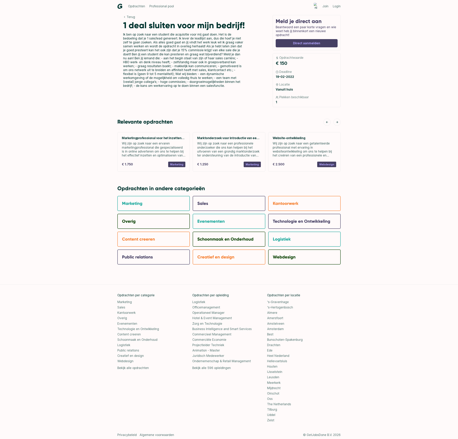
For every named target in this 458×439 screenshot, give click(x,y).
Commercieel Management (211, 334)
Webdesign (125, 361)
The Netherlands (279, 404)
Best (270, 334)
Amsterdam (275, 329)
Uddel (271, 415)
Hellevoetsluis (277, 361)
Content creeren (129, 334)
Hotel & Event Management (212, 318)
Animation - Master (206, 350)
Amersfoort (275, 318)
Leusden (273, 377)
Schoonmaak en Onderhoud (137, 339)
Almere (272, 313)
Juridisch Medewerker (208, 356)
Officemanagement (206, 307)
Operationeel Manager (208, 313)
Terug (131, 17)
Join (325, 6)
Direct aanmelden (306, 43)
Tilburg (272, 409)
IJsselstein (274, 372)
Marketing (124, 302)
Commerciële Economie (209, 339)
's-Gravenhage (278, 302)
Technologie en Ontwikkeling (138, 329)
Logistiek (123, 345)
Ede (269, 350)
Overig (122, 318)
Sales (121, 307)
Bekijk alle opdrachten (133, 368)
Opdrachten (136, 6)
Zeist (270, 420)
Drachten (273, 345)
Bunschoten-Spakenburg (285, 339)
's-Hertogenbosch (280, 307)
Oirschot (273, 393)
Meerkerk (274, 383)
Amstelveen (275, 323)
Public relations (128, 350)
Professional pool (161, 6)
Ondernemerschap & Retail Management (221, 361)
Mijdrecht (274, 388)
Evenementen (127, 323)
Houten (272, 366)
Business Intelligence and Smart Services (222, 329)
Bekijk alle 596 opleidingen (211, 368)
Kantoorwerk (126, 313)
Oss (270, 399)
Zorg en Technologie (207, 323)
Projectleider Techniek (208, 345)
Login (337, 6)
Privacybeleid (127, 435)
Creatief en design (130, 356)
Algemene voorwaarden (157, 435)
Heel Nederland (278, 356)
